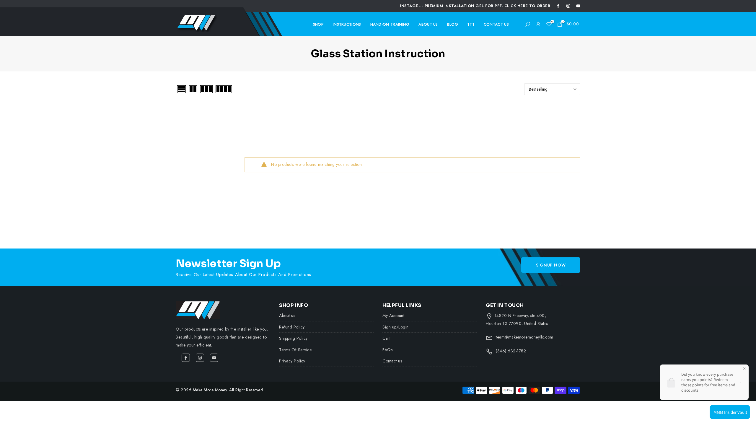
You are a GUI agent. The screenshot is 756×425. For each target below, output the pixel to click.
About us (287, 315)
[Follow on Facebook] (558, 5)
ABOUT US (428, 24)
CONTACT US (496, 24)
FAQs (387, 350)
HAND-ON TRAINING (390, 24)
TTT (471, 24)
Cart (386, 338)
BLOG (452, 24)
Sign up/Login (395, 327)
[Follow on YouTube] (578, 5)
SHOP (318, 24)
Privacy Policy (292, 361)
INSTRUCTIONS (347, 24)
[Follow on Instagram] (568, 5)
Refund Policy (292, 327)
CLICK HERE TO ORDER (527, 6)
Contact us (392, 361)
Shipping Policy (293, 338)
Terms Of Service (295, 350)
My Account (393, 315)
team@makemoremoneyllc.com (524, 337)
